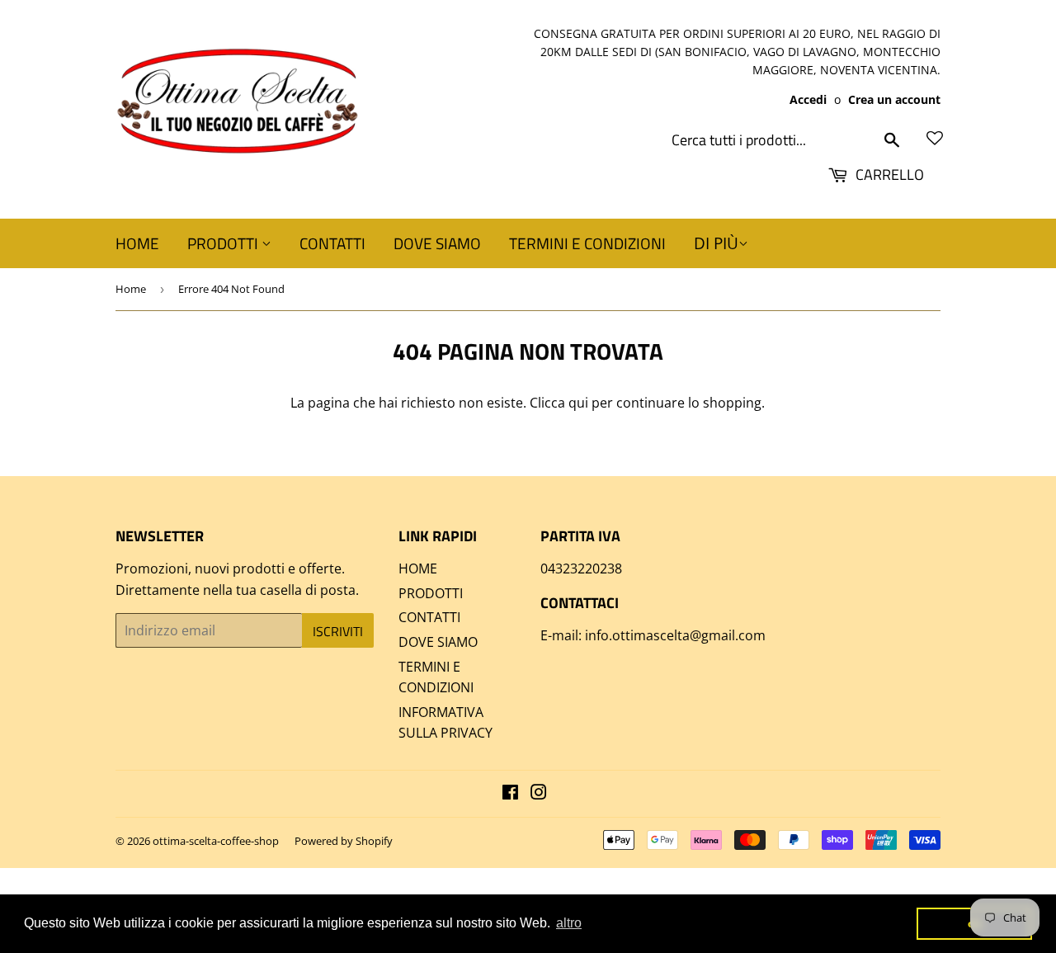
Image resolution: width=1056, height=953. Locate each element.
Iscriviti (338, 631)
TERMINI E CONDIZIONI (587, 243)
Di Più (716, 243)
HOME (137, 243)
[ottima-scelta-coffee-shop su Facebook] (510, 794)
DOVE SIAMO (437, 243)
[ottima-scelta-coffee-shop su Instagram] (538, 794)
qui (578, 403)
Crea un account (894, 99)
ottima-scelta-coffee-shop (216, 840)
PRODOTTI (224, 243)
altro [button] (569, 923)
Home (131, 288)
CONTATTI (332, 243)
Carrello (888, 174)
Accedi (808, 99)
